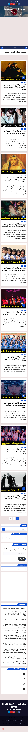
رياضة (24, 723)
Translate (23, 540)
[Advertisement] (14, 32)
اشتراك (22, 559)
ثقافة (25, 82)
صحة (8, 720)
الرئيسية (24, 720)
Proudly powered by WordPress (8, 717)
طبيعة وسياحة (19, 720)
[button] (4, 47)
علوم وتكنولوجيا (13, 720)
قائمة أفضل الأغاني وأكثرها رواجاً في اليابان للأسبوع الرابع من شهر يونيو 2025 (15, 133)
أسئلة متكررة (14, 723)
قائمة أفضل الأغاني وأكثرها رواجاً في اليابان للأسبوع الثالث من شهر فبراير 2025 (15, 498)
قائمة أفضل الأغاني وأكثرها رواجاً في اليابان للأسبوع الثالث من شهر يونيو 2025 (15, 180)
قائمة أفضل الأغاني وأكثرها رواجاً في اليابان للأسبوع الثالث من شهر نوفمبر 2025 (15, 87)
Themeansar (24, 717)
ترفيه (6, 720)
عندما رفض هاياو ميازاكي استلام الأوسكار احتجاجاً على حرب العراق (15, 638)
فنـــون (22, 82)
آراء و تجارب (20, 723)
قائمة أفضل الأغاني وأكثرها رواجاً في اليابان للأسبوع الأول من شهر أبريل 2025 (15, 405)
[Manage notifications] (3, 729)
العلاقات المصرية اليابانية (9, 608)
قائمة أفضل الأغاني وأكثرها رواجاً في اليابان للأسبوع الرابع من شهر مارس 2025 (15, 452)
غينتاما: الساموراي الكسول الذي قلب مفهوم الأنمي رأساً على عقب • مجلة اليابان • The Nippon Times (15, 613)
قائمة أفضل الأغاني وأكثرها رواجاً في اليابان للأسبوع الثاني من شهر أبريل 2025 (15, 359)
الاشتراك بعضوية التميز (7, 723)
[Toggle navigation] (15, 48)
